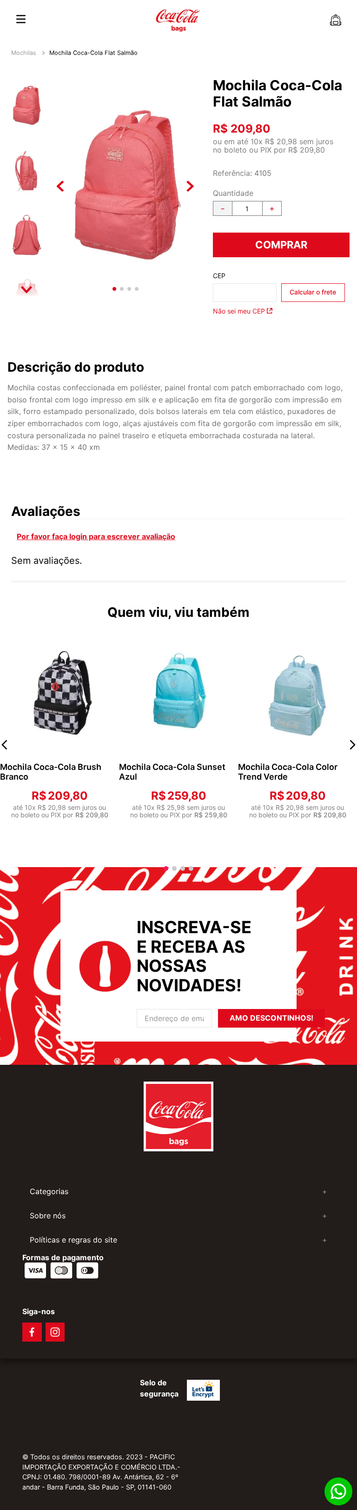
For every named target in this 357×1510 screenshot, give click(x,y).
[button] (4, 744)
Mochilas (23, 52)
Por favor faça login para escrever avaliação (96, 536)
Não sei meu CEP (239, 311)
